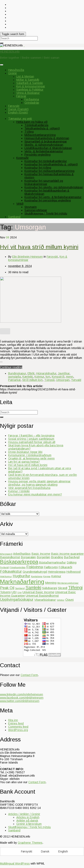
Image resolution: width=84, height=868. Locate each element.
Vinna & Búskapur (28, 92)
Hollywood (73, 571)
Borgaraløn (28, 557)
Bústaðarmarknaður (52, 562)
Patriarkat (14, 380)
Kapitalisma (36, 576)
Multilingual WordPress (15, 863)
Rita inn (13, 720)
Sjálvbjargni (49, 588)
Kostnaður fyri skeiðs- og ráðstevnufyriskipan (53, 187)
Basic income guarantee (67, 553)
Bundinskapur (17, 373)
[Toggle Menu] (1, 64)
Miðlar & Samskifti (27, 79)
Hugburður (21, 576)
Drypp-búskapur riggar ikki (25, 452)
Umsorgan (63, 380)
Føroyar (21, 96)
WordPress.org (18, 730)
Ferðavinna (31, 99)
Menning (50, 582)
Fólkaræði (65, 567)
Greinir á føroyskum (29, 823)
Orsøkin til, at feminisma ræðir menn (31, 458)
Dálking (71, 562)
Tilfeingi (75, 587)
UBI (14, 592)
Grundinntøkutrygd (35, 571)
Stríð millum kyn (32, 380)
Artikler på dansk (27, 820)
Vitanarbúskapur (45, 599)
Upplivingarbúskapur (16, 599)
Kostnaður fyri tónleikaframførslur (45, 161)
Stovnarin (30, 207)
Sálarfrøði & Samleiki (29, 83)
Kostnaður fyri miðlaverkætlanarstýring (49, 171)
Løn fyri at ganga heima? (24, 461)
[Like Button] (5, 331)
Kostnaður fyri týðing (37, 167)
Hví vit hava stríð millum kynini (39, 247)
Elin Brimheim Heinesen (27, 256)
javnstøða (14, 376)
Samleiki (33, 587)
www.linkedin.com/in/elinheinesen (21, 694)
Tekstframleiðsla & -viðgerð (42, 128)
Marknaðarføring (22, 581)
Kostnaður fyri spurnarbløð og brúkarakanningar (43, 182)
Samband (14, 216)
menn (69, 376)
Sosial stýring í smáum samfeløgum (31, 438)
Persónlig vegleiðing (37, 154)
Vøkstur (60, 600)
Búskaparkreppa (19, 562)
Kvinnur (39, 376)
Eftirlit (31, 373)
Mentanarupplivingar (67, 583)
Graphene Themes (30, 842)
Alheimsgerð (6, 554)
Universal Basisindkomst (42, 595)
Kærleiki (27, 376)
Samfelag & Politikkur (29, 89)
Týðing (29, 131)
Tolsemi (5, 592)
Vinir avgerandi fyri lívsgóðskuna (29, 488)
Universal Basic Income (38, 592)
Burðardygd (72, 557)
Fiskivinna (34, 567)
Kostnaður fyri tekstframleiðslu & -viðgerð (51, 164)
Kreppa (46, 576)
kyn (48, 376)
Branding (57, 557)
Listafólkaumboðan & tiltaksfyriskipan (48, 148)
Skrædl (62, 588)
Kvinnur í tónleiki (19, 491)
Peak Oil (7, 588)
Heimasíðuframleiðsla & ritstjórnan (46, 138)
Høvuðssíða (16, 70)
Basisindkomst (10, 557)
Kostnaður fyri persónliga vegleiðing (47, 200)
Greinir (12, 73)
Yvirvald (76, 380)
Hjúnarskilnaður (46, 373)
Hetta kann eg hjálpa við (32, 122)
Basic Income (40, 553)
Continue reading (11, 367)
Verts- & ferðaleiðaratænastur (43, 151)
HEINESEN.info (10, 51)
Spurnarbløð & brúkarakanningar (45, 141)
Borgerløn (43, 557)
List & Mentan (25, 76)
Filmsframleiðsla (17, 567)
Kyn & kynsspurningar (30, 86)
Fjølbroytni (51, 567)
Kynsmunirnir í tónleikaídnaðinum (29, 455)
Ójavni (69, 599)
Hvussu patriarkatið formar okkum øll (31, 442)
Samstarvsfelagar (35, 210)
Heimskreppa (56, 571)
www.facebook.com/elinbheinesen (21, 697)
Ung (19, 592)
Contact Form (29, 675)
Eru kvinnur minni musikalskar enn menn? (35, 494)
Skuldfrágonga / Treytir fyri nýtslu (45, 213)
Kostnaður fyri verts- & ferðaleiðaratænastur (53, 197)
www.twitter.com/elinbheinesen (19, 701)
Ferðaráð (4, 567)
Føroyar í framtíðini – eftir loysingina (31, 435)
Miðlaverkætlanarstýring (40, 135)
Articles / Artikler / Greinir (24, 814)
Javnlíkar (64, 373)
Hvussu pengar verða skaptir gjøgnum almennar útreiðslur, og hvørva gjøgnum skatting (39, 483)
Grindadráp (31, 102)
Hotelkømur (6, 576)
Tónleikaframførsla (36, 125)
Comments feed (18, 726)
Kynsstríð (58, 376)
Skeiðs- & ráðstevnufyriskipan (43, 144)
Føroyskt (52, 256)
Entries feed (16, 723)
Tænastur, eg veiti (20, 118)
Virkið (19, 203)
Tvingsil (49, 380)
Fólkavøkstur (11, 571)
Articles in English (27, 817)
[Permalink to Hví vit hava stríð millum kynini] (30, 321)
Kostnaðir (22, 157)
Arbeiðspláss (22, 553)
